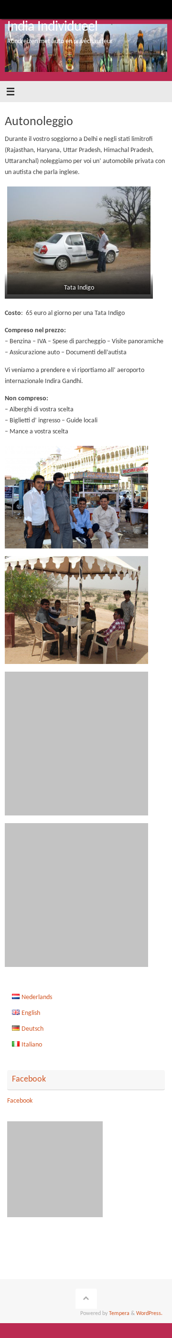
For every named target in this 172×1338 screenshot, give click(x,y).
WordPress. (149, 1313)
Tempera (119, 1313)
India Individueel (52, 27)
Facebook (29, 1079)
